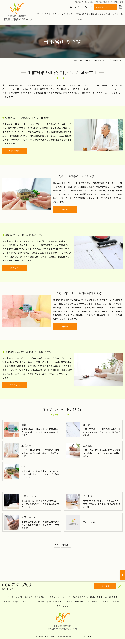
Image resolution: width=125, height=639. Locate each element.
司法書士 (66, 545)
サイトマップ (62, 606)
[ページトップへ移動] (120, 586)
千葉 (57, 545)
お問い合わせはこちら (105, 7)
